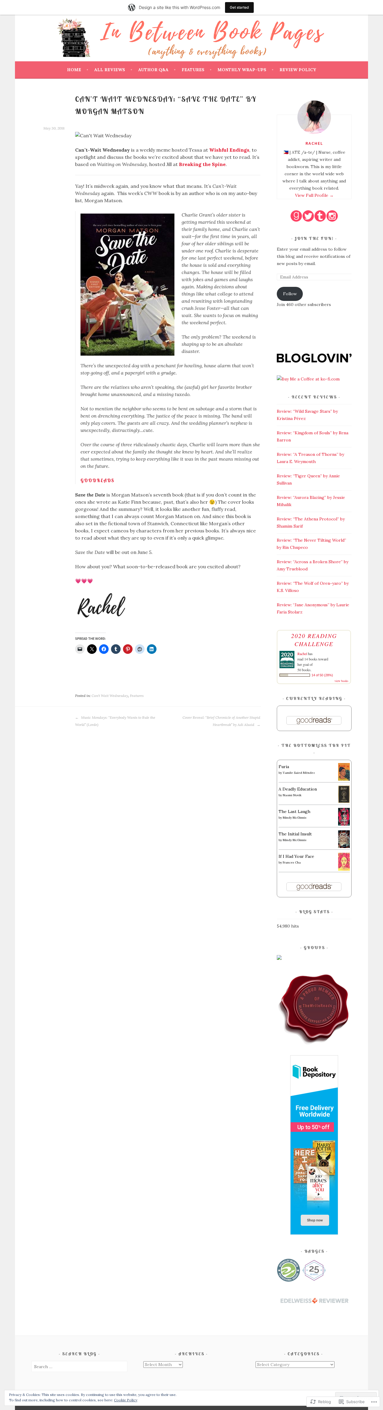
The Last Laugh (294, 811)
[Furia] (344, 779)
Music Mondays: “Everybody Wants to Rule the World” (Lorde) (115, 721)
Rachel (314, 143)
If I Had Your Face (296, 856)
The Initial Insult (295, 834)
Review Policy (297, 69)
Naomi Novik (292, 795)
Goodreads (97, 480)
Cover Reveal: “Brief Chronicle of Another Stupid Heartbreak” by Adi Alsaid (221, 721)
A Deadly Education (298, 789)
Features (193, 69)
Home (74, 69)
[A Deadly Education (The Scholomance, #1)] (344, 801)
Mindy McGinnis (294, 818)
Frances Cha (292, 862)
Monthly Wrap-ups (242, 69)
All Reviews (109, 69)
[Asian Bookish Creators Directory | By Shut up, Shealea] (279, 958)
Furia (284, 766)
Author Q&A (153, 69)
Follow (290, 293)
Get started (239, 7)
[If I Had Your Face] (344, 869)
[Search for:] (79, 1366)
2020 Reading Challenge (314, 640)
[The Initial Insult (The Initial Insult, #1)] (344, 846)
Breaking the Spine (202, 164)
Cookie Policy (125, 1400)
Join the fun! (315, 238)
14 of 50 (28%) (322, 675)
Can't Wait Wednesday (110, 695)
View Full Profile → (314, 195)
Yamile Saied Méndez (299, 773)
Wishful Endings (229, 150)
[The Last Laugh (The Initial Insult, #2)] (344, 824)
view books (341, 681)
